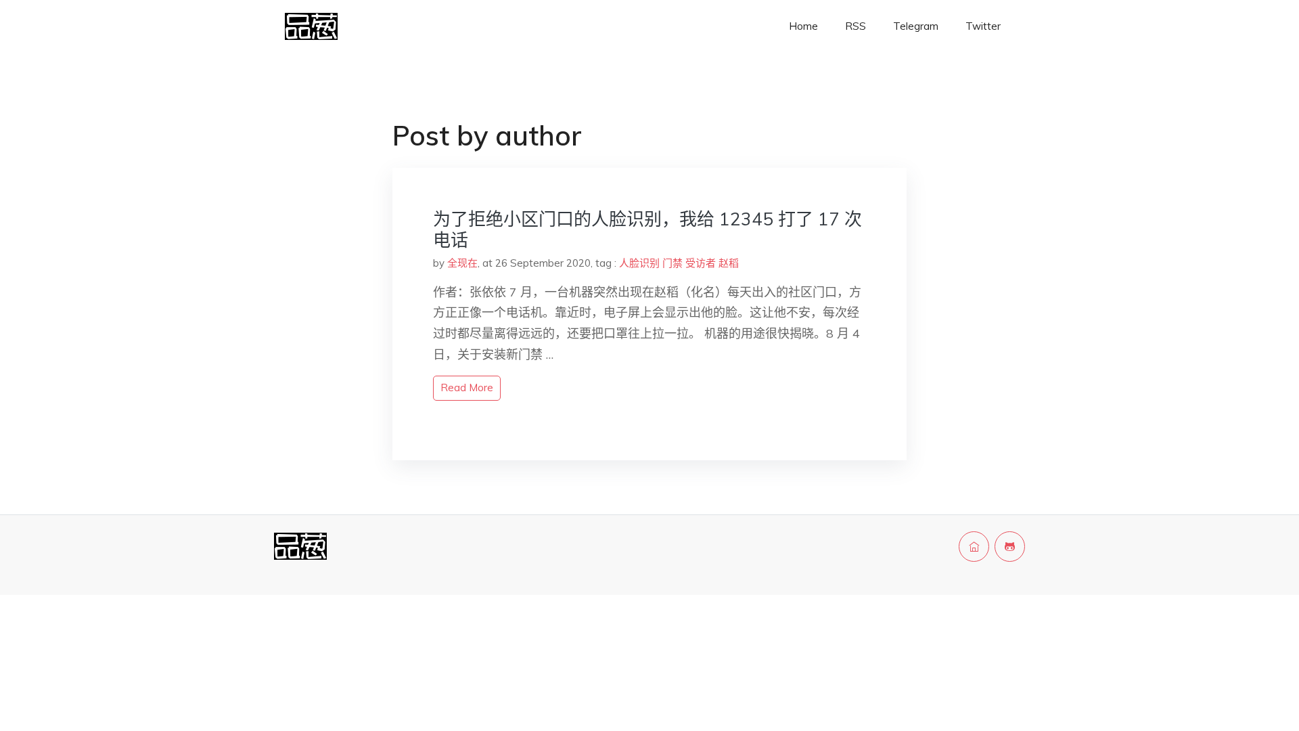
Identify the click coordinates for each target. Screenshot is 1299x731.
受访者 (700, 263)
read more (466, 387)
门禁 (672, 263)
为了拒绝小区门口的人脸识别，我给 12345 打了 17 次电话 (647, 229)
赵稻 (729, 263)
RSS (855, 26)
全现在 (462, 263)
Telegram (915, 26)
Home (803, 26)
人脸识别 (639, 263)
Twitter (983, 26)
